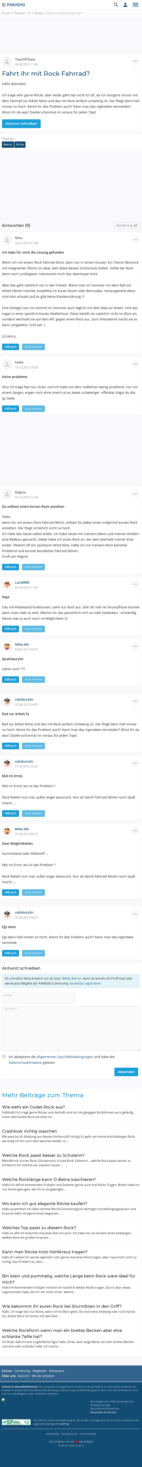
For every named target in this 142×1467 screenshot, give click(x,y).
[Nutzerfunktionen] (125, 4)
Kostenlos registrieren (85, 983)
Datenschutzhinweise (25, 1062)
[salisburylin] (8, 701)
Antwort (10, 1008)
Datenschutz (69, 1434)
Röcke (39, 13)
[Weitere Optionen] (135, 61)
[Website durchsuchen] (116, 4)
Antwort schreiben (21, 124)
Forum (6, 13)
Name (8, 995)
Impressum (52, 1434)
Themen (19, 13)
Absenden (126, 1072)
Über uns (9, 1376)
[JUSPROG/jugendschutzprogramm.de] (16, 1422)
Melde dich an (71, 978)
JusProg (64, 1423)
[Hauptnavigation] (135, 4)
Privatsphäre (88, 1434)
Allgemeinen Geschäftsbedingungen (65, 1056)
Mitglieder (40, 1371)
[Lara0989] (8, 584)
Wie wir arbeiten (43, 1376)
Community (22, 1371)
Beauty (7, 144)
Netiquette (56, 1371)
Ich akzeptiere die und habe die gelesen (61, 1059)
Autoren (23, 1376)
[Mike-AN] (8, 646)
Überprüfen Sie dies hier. (103, 1412)
